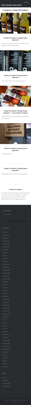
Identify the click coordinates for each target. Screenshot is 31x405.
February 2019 (6, 264)
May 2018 (5, 290)
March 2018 (5, 296)
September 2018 (6, 279)
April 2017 (5, 328)
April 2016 (5, 363)
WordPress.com (15, 401)
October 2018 (6, 276)
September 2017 (6, 314)
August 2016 (6, 352)
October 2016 (6, 346)
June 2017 (5, 322)
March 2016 (5, 366)
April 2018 (5, 293)
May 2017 (5, 325)
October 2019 (6, 246)
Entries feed (5, 380)
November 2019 (6, 244)
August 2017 (6, 317)
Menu (26, 2)
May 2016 (5, 360)
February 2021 (6, 235)
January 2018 (6, 302)
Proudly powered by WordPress (11, 400)
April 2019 (5, 258)
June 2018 (5, 287)
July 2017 (5, 319)
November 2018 (6, 273)
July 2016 (5, 355)
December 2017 (6, 305)
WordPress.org (6, 386)
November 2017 (6, 308)
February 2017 (6, 334)
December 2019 (6, 241)
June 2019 (5, 252)
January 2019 (6, 267)
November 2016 (6, 343)
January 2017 (6, 337)
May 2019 (5, 255)
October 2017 (6, 311)
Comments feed (6, 383)
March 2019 (5, 261)
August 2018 (6, 281)
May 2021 (5, 232)
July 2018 (5, 284)
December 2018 (6, 270)
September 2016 (6, 349)
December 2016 (6, 340)
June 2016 (5, 358)
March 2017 (5, 331)
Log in (4, 377)
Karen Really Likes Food (11, 5)
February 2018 (6, 299)
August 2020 (6, 238)
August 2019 (6, 249)
